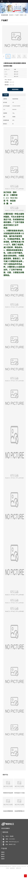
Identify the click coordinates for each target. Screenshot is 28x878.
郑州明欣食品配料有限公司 (5, 866)
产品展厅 (17, 15)
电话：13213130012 (10, 839)
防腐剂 (2, 858)
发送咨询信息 (15, 89)
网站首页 (11, 15)
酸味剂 (2, 856)
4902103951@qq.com (14, 841)
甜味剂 (2, 854)
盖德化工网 (18, 868)
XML (25, 866)
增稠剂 (21, 15)
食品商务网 (12, 868)
